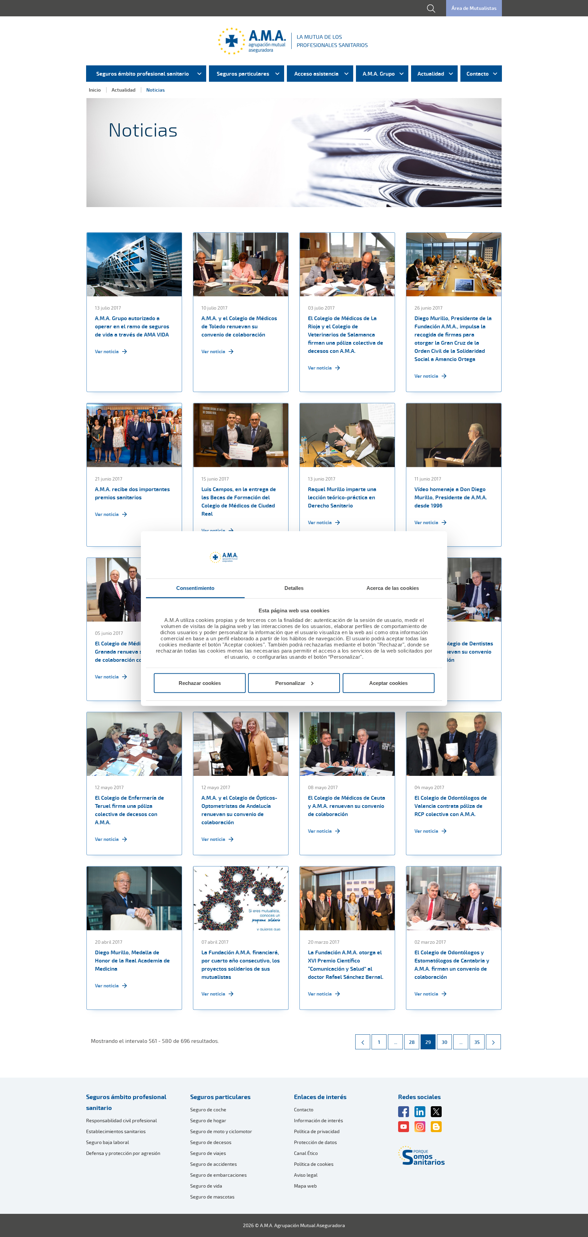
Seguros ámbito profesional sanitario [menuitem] (142, 73)
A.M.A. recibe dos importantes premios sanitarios (132, 493)
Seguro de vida (206, 1186)
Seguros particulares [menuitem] (243, 73)
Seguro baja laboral (107, 1142)
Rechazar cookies (200, 683)
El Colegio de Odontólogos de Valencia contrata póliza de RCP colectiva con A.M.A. (450, 806)
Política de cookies (313, 1164)
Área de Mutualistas (474, 8)
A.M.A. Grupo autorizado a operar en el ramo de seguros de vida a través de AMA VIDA (132, 326)
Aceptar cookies (388, 683)
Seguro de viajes (208, 1153)
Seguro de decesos (210, 1142)
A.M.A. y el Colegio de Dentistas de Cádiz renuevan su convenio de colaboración (453, 651)
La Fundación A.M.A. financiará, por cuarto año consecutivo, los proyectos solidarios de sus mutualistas (240, 965)
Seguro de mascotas (212, 1196)
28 (414, 1041)
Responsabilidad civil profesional (121, 1120)
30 (446, 1041)
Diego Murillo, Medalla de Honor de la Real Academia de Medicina (132, 960)
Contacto (303, 1109)
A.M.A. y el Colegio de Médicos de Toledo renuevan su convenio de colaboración (239, 326)
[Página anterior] (362, 1041)
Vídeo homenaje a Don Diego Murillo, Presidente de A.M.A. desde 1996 (450, 497)
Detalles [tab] (294, 588)
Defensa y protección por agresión (123, 1153)
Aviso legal (305, 1175)
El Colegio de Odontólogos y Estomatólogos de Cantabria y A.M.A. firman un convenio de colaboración (451, 965)
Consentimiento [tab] (195, 588)
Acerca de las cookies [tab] (392, 588)
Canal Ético (306, 1153)
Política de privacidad (317, 1131)
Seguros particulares (220, 1096)
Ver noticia (107, 351)
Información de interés (318, 1120)
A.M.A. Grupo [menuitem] (379, 73)
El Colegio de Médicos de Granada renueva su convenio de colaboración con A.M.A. (132, 651)
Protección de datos (315, 1142)
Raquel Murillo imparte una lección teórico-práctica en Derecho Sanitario (342, 497)
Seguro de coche (208, 1109)
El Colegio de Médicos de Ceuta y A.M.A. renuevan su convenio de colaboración (346, 806)
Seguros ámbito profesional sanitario (126, 1102)
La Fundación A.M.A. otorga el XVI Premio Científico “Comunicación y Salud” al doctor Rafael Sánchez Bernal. (345, 965)
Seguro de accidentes (213, 1164)
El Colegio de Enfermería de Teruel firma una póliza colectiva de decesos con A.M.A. (129, 810)
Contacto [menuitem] (478, 73)
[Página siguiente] (493, 1041)
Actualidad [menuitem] (431, 73)
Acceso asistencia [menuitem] (316, 73)
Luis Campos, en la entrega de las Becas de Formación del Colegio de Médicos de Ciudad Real (238, 501)
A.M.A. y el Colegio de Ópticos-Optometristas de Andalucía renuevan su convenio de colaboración (239, 810)
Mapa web (305, 1186)
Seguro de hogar (208, 1120)
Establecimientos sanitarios (116, 1131)
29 (430, 1041)
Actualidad (123, 90)
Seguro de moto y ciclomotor (221, 1131)
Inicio (95, 90)
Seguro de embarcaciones (218, 1175)
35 (479, 1041)
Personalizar (290, 683)
